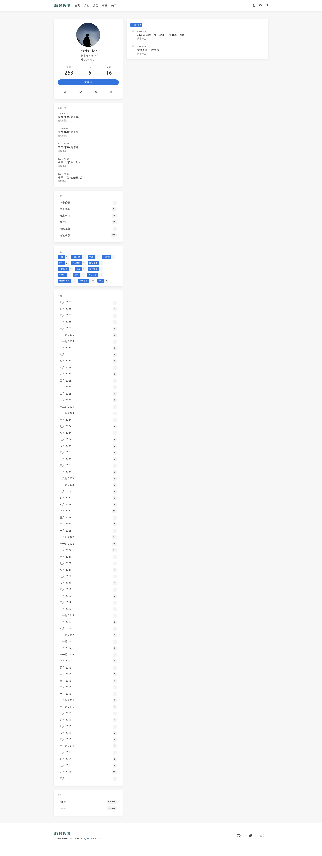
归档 (86, 5)
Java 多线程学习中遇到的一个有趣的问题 (161, 34)
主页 (77, 5)
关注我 (88, 82)
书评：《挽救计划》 (69, 162)
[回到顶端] (278, 848)
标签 (104, 5)
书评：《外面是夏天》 (71, 177)
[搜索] (267, 5)
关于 (113, 5)
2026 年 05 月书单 (68, 131)
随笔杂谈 (62, 120)
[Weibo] (96, 92)
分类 (95, 5)
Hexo (89, 838)
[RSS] (254, 5)
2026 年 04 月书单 (68, 147)
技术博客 (141, 38)
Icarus (98, 838)
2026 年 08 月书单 (68, 116)
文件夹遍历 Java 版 (148, 49)
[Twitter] (80, 92)
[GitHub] (260, 5)
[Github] (65, 92)
